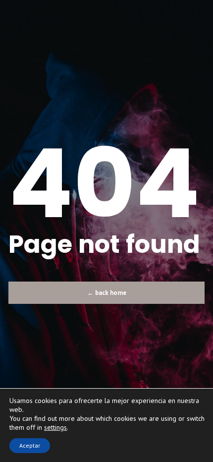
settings (55, 427)
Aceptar (29, 445)
